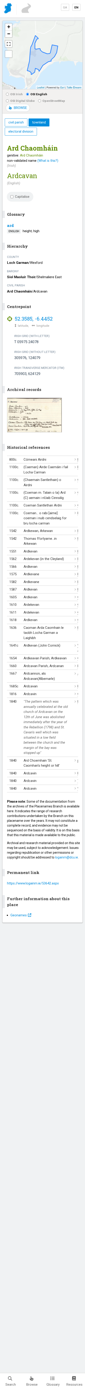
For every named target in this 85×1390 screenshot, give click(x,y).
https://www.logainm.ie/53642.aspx (33, 883)
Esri (62, 87)
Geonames (18, 915)
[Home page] (8, 9)
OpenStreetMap (53, 101)
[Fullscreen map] (8, 44)
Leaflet (40, 87)
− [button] (8, 34)
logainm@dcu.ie (66, 857)
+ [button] (8, 27)
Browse (32, 1384)
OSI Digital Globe (22, 101)
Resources (74, 1384)
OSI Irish (16, 94)
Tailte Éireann (74, 87)
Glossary (53, 1384)
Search (10, 1384)
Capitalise (22, 197)
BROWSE (20, 108)
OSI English (38, 94)
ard (10, 225)
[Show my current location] (8, 54)
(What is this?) (47, 160)
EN (76, 7)
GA (65, 7)
